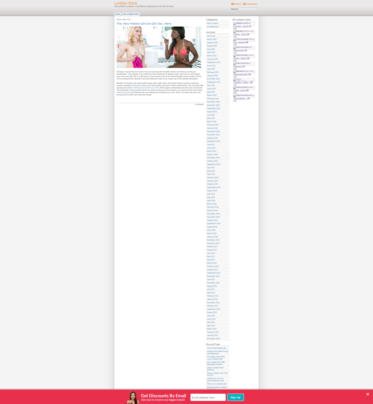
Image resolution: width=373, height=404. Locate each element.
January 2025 (212, 59)
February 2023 (213, 99)
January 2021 (212, 155)
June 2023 (211, 89)
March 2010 (212, 329)
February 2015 (213, 266)
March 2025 (212, 56)
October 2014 (212, 270)
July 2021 (211, 145)
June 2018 (211, 230)
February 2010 (213, 332)
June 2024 (211, 66)
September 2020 (213, 164)
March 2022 (212, 122)
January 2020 (212, 181)
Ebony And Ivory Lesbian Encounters (217, 388)
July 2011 (211, 289)
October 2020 (212, 161)
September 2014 (213, 273)
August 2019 (212, 191)
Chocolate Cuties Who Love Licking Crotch (216, 358)
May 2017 (211, 256)
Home (117, 14)
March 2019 (212, 204)
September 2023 (213, 82)
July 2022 (211, 115)
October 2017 (212, 247)
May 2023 (211, 92)
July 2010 (211, 316)
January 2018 (212, 237)
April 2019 (211, 201)
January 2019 (212, 210)
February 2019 (213, 207)
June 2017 (211, 253)
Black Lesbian (212, 23)
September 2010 (213, 309)
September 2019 (213, 187)
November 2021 (213, 135)
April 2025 (211, 52)
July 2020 (211, 168)
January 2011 (212, 299)
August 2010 (212, 312)
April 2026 (211, 36)
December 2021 (213, 131)
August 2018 (212, 227)
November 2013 (213, 276)
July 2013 (211, 279)
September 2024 (213, 62)
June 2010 (211, 319)
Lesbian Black (125, 3)
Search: (234, 9)
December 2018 (213, 214)
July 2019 (211, 194)
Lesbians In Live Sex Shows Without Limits (215, 379)
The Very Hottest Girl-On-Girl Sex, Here (144, 23)
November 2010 (213, 303)
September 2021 (213, 141)
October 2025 (212, 43)
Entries (237, 4)
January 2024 (212, 76)
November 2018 (213, 217)
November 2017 (213, 243)
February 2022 (213, 125)
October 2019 (212, 184)
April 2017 (211, 260)
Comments (251, 4)
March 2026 (212, 39)
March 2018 (212, 233)
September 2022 (213, 108)
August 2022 (212, 112)
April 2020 (211, 174)
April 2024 (211, 69)
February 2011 (213, 296)
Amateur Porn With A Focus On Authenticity (217, 352)
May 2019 (211, 197)
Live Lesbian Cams (131, 14)
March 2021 (212, 151)
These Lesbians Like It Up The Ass (217, 374)
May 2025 (211, 49)
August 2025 (212, 46)
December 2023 (213, 79)
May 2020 (211, 171)
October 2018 (212, 220)
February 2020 (213, 178)
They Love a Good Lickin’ (217, 384)
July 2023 (211, 85)
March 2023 (212, 95)
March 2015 (212, 263)
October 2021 (212, 138)
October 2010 (212, 306)
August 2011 (212, 286)
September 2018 (213, 224)
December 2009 (213, 339)
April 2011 (211, 293)
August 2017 (212, 250)
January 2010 (212, 335)
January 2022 (212, 128)
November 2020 (213, 158)
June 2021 (211, 148)
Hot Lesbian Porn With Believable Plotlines (216, 363)
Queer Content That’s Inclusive (215, 369)
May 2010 (211, 322)
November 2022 (213, 105)
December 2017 (213, 240)
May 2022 (211, 118)
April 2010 (211, 326)
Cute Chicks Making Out (216, 348)
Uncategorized (213, 27)
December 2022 (213, 102)
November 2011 (213, 283)
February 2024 (213, 72)
